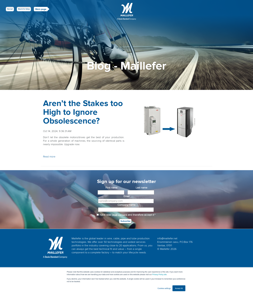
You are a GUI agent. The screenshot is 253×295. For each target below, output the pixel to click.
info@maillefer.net (167, 238)
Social (10, 9)
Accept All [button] (179, 288)
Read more (49, 156)
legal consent (119, 214)
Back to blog (24, 9)
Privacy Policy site (159, 274)
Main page (40, 9)
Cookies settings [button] (164, 288)
